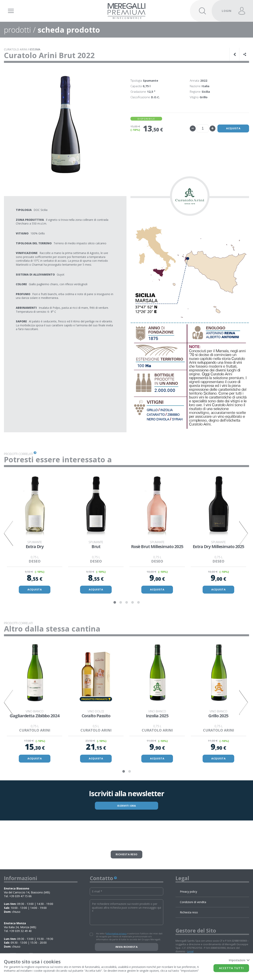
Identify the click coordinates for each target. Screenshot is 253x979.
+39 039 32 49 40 (20, 931)
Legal (190, 951)
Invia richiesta (126, 947)
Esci (224, 5)
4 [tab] (132, 602)
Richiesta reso (127, 854)
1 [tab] (115, 602)
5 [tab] (138, 602)
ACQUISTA (34, 589)
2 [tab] (121, 602)
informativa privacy (116, 933)
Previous (9, 533)
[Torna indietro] (235, 54)
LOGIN (226, 11)
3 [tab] (126, 602)
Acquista (233, 128)
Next (244, 533)
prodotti (17, 30)
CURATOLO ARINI (15, 49)
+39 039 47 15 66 (20, 896)
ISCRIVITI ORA (126, 805)
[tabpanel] (34, 533)
